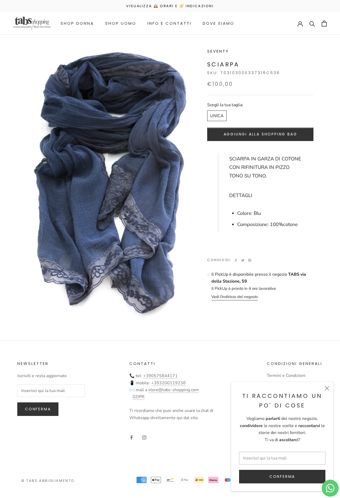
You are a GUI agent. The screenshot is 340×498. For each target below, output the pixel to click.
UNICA (217, 116)
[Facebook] (235, 260)
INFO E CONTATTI (169, 23)
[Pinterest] (249, 260)
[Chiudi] (327, 388)
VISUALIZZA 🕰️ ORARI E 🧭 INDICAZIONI (170, 5)
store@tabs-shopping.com (173, 390)
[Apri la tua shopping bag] (324, 23)
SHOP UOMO (120, 23)
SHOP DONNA (77, 23)
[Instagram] (144, 437)
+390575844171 (160, 376)
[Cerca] (312, 23)
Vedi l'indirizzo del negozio (234, 297)
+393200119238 (168, 383)
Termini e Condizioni (286, 375)
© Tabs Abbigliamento (48, 480)
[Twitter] (242, 260)
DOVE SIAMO (218, 23)
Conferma (282, 476)
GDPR (138, 397)
